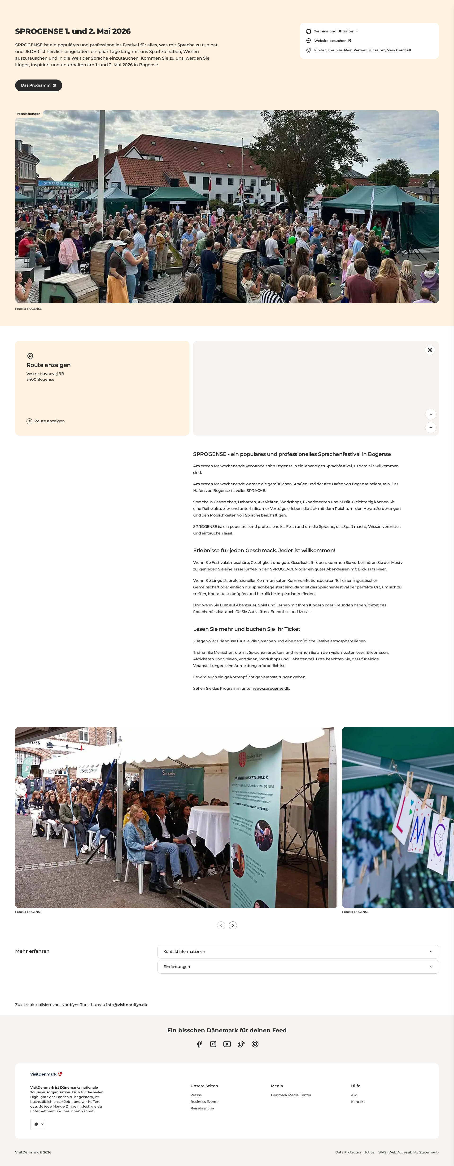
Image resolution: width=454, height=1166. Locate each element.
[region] (316, 388)
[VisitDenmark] (46, 1074)
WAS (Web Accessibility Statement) (408, 1152)
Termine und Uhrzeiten (334, 31)
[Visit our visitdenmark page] (227, 1044)
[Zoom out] (431, 427)
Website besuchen (330, 41)
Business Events (204, 1102)
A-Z (354, 1095)
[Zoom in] (431, 414)
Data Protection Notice (355, 1152)
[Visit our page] (213, 1044)
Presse (196, 1095)
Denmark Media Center (291, 1095)
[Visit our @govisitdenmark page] (241, 1044)
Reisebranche (202, 1108)
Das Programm (36, 85)
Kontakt (358, 1102)
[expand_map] (430, 350)
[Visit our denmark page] (199, 1044)
